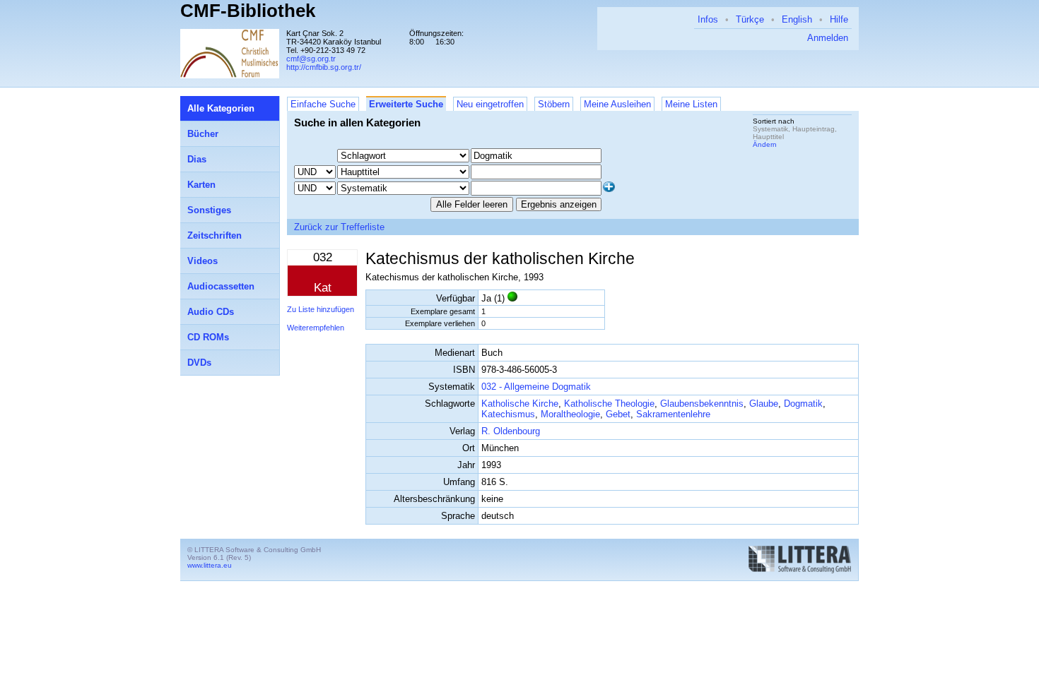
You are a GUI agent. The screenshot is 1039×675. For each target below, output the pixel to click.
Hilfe (839, 19)
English (797, 19)
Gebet (618, 414)
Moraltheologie (570, 414)
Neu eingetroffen (490, 104)
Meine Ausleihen (617, 104)
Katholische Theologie (609, 403)
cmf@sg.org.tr (311, 58)
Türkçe (750, 19)
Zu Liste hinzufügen (320, 309)
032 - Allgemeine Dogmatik (536, 386)
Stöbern (554, 104)
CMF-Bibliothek (247, 10)
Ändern (765, 144)
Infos (708, 19)
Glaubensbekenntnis (702, 403)
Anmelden (827, 37)
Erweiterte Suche (406, 104)
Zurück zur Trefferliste (339, 227)
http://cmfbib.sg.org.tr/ (323, 67)
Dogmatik (803, 403)
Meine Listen (691, 104)
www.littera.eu (209, 565)
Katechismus (508, 414)
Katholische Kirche (519, 403)
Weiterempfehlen (315, 327)
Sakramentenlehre (673, 414)
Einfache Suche (323, 104)
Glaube (763, 403)
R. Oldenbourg (510, 431)
